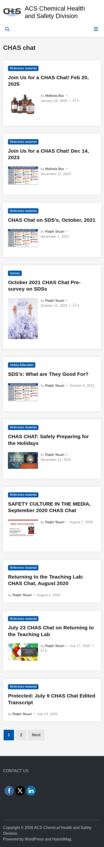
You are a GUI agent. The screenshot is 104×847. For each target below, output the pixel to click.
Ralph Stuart (54, 231)
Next (36, 735)
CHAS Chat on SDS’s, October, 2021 (52, 220)
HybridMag (61, 839)
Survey (15, 273)
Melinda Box (54, 96)
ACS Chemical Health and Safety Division (55, 12)
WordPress (34, 839)
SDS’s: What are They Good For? (48, 374)
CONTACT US (16, 771)
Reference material (23, 68)
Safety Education (21, 365)
